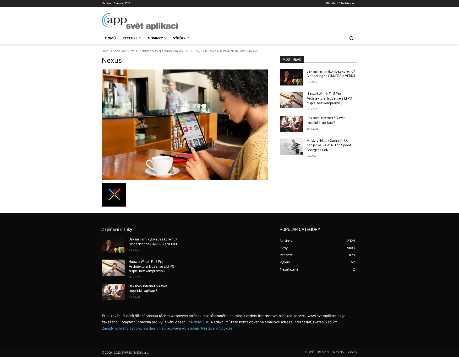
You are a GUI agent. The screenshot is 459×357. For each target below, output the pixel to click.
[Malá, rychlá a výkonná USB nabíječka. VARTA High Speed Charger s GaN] (291, 147)
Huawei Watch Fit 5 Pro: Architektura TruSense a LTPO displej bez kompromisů (329, 98)
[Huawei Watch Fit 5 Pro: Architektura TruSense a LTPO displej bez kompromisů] (291, 100)
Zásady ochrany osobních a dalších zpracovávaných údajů (150, 328)
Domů (106, 51)
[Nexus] (185, 124)
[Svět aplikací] (140, 21)
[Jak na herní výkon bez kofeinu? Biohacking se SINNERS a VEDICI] (291, 77)
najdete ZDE (199, 322)
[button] (351, 38)
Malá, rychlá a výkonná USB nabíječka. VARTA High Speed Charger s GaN (329, 145)
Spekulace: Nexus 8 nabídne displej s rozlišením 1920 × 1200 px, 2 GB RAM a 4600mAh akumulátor (179, 51)
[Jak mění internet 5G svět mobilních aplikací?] (291, 124)
